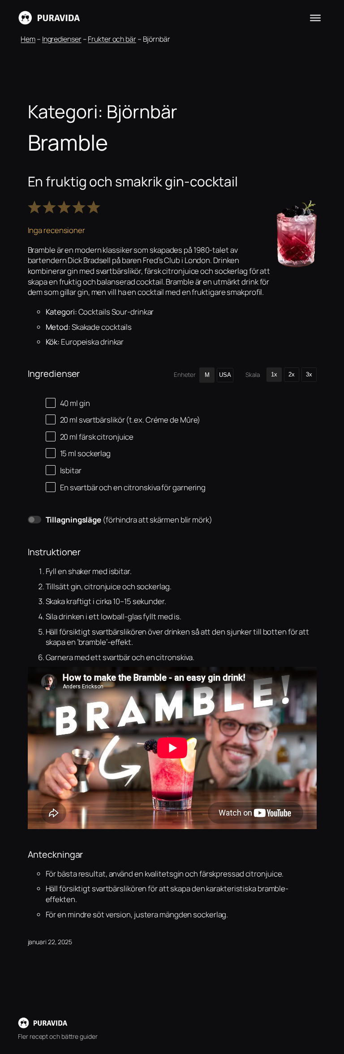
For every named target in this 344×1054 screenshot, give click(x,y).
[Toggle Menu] (315, 18)
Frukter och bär (112, 39)
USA (225, 374)
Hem (28, 39)
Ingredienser (62, 39)
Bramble (68, 142)
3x (309, 374)
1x (274, 374)
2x (291, 374)
